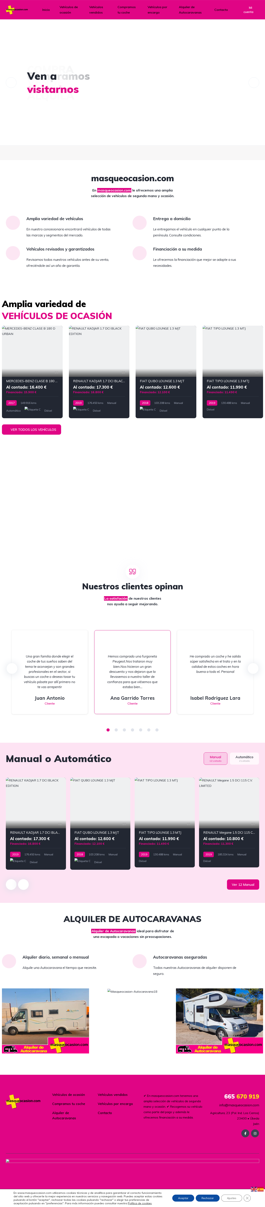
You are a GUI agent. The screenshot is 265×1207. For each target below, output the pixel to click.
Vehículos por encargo (157, 9)
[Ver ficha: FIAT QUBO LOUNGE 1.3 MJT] (166, 372)
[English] (254, 1189)
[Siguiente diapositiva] (23, 884)
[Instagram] (255, 1133)
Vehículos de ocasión (69, 9)
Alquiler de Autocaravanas (190, 9)
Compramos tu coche (127, 9)
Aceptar (183, 1198)
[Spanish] (260, 1189)
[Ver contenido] (132, 82)
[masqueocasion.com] (17, 10)
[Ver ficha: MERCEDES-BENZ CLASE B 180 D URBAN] (32, 372)
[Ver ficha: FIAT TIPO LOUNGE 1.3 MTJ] (233, 372)
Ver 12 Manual (243, 885)
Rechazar (208, 1198)
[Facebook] (245, 1133)
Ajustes (231, 1198)
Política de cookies (140, 1203)
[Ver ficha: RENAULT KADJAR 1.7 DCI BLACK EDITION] (99, 372)
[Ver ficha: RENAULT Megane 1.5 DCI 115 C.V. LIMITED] (229, 822)
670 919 (241, 1096)
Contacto (221, 10)
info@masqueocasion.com (238, 1105)
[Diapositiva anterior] (11, 884)
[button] (108, 729)
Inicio (46, 10)
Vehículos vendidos (96, 9)
